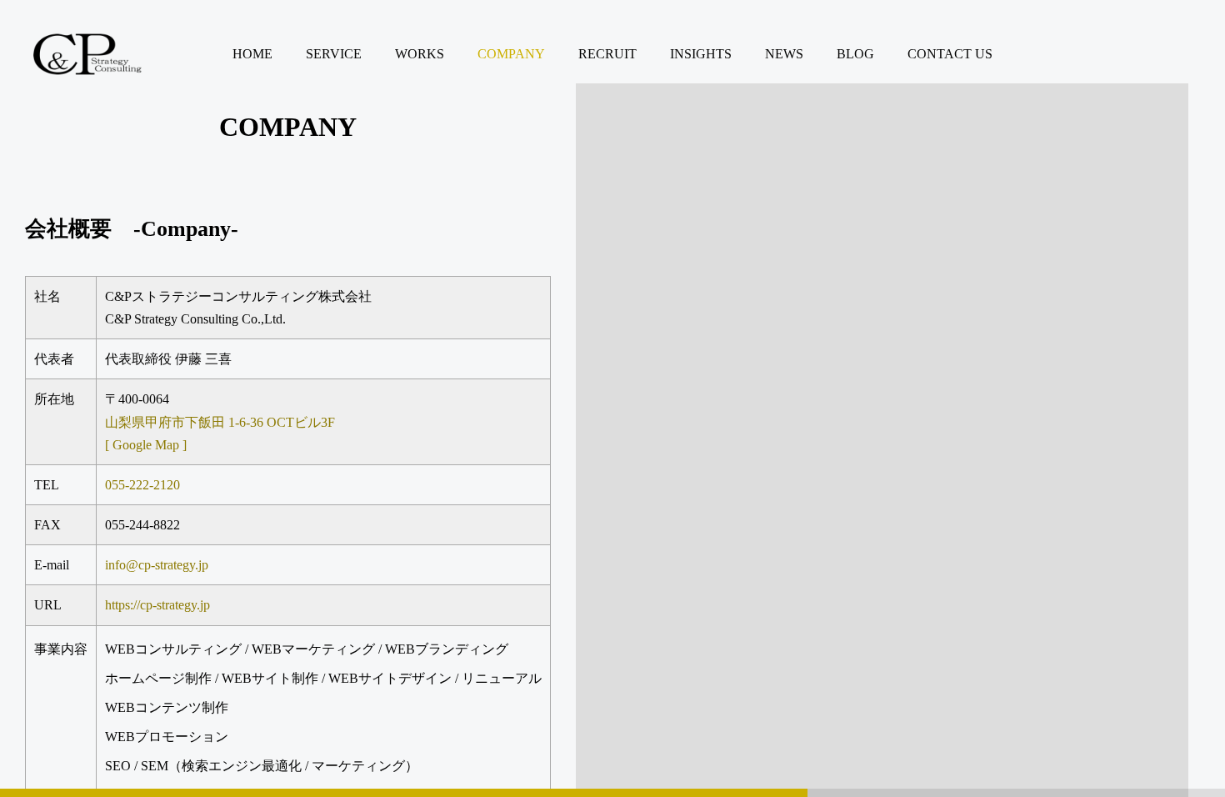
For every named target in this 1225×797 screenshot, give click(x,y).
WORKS (419, 54)
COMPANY (511, 54)
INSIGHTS (701, 54)
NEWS (784, 54)
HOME (252, 54)
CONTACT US (950, 54)
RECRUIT (607, 54)
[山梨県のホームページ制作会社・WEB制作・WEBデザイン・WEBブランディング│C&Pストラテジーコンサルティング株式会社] (87, 54)
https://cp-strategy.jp (157, 605)
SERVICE (334, 54)
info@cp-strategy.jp (156, 565)
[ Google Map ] (146, 445)
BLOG (855, 54)
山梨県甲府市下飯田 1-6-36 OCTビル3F (220, 422)
